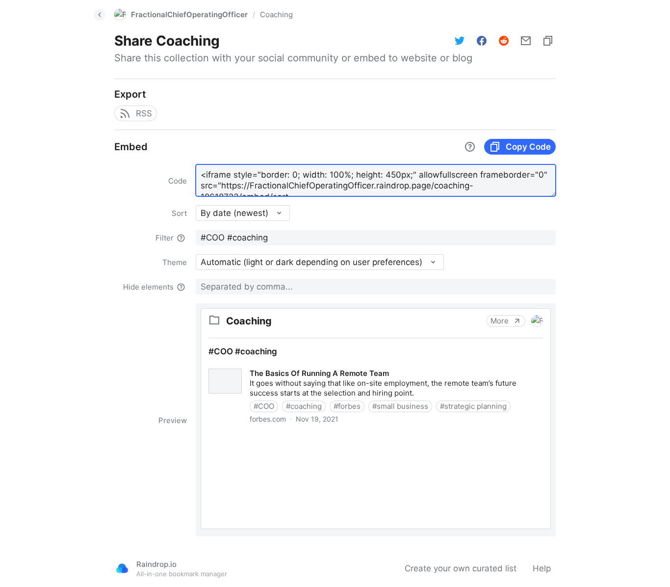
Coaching (276, 14)
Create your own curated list (460, 568)
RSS (144, 113)
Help (542, 568)
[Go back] (99, 15)
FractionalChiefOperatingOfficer (189, 14)
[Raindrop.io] (122, 568)
